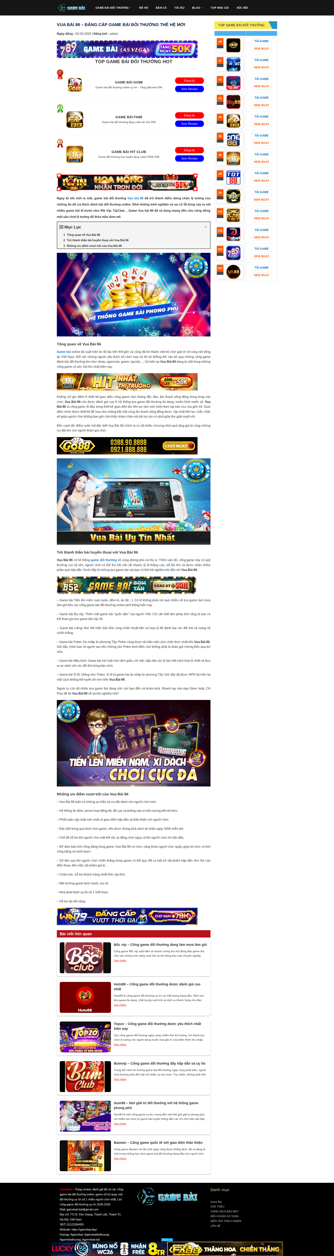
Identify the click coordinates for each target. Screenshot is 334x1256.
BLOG (196, 7)
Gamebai (66, 1189)
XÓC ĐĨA (242, 7)
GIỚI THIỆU (217, 1206)
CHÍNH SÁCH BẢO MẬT (224, 1211)
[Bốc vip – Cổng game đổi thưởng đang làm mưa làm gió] (85, 957)
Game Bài (216, 1201)
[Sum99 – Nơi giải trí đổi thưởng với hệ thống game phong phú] (85, 1116)
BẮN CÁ (161, 7)
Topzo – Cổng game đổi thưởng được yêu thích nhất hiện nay (157, 1026)
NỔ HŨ (143, 7)
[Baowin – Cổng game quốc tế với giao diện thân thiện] (85, 1155)
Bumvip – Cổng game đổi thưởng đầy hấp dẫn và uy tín (159, 1063)
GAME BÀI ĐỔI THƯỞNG (112, 7)
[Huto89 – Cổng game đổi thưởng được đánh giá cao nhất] (85, 997)
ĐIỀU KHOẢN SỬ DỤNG (224, 1216)
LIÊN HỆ (215, 1226)
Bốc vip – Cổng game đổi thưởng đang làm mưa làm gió (160, 945)
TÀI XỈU (179, 7)
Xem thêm (120, 960)
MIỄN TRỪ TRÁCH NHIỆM (225, 1221)
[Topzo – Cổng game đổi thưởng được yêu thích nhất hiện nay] (85, 1037)
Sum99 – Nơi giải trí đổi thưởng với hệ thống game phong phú (156, 1105)
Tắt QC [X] (167, 1240)
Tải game (261, 41)
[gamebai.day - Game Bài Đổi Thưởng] (71, 7)
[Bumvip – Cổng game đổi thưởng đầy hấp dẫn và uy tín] (85, 1076)
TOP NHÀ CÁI (219, 7)
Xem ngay (261, 48)
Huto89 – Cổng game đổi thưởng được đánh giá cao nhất (157, 986)
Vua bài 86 (135, 198)
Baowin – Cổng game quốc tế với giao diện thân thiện (158, 1143)
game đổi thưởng (104, 560)
